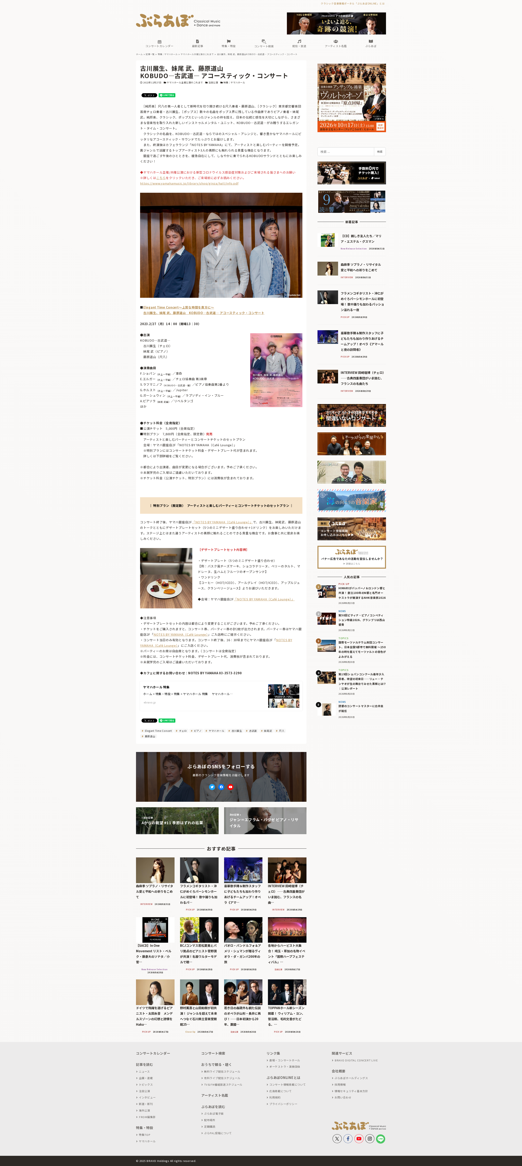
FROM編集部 (147, 1117)
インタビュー (147, 1097)
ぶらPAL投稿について (218, 1133)
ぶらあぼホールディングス (351, 1078)
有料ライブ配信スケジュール (222, 1078)
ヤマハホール (216, 730)
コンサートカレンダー (153, 1053)
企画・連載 (146, 1078)
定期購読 (209, 1126)
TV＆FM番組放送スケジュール (223, 1084)
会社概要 (338, 1071)
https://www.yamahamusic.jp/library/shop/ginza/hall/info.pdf (189, 183)
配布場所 (209, 1120)
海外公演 (144, 1110)
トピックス (146, 1084)
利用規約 (275, 1097)
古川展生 (236, 730)
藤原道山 (149, 736)
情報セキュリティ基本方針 (351, 1091)
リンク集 (273, 1053)
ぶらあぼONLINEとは (283, 1077)
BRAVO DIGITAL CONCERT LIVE (356, 1060)
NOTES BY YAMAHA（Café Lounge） (181, 634)
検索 (380, 151)
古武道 (252, 730)
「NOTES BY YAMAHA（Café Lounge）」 (222, 522)
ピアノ (197, 730)
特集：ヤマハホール (234, 82)
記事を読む (144, 1064)
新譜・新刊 (146, 1104)
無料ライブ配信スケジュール (222, 1071)
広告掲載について (280, 1091)
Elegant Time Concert (158, 730)
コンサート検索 (213, 1053)
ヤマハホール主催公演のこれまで (185, 82)
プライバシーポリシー (283, 1104)
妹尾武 (267, 730)
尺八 (281, 730)
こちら (161, 178)
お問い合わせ (343, 1097)
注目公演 (213, 82)
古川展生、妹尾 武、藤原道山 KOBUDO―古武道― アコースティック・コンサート (203, 313)
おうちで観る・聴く (216, 1064)
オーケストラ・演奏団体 (284, 1067)
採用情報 (340, 1084)
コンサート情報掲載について (287, 1084)
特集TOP (144, 1135)
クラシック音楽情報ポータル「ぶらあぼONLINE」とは (353, 3)
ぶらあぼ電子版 (214, 1113)
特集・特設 (144, 1127)
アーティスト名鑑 (214, 1095)
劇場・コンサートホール (284, 1060)
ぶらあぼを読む (213, 1106)
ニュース (144, 1071)
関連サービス (342, 1053)
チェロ (182, 730)
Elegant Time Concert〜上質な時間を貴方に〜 (178, 307)
